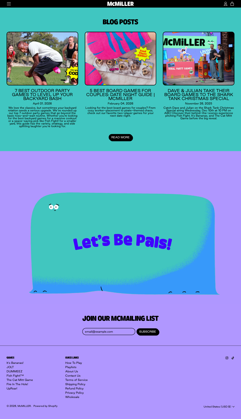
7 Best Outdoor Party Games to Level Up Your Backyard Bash (42, 94)
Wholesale (72, 396)
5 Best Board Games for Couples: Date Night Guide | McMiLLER (120, 94)
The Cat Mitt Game (20, 379)
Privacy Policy (74, 392)
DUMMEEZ (14, 371)
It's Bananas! (15, 362)
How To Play (73, 362)
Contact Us (72, 375)
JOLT (10, 367)
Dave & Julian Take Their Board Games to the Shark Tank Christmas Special (198, 94)
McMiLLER (24, 406)
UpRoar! (12, 388)
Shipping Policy (75, 384)
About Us (71, 371)
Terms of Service (76, 379)
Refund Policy (74, 388)
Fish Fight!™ (15, 375)
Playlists (70, 367)
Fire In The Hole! (17, 384)
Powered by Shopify (45, 406)
